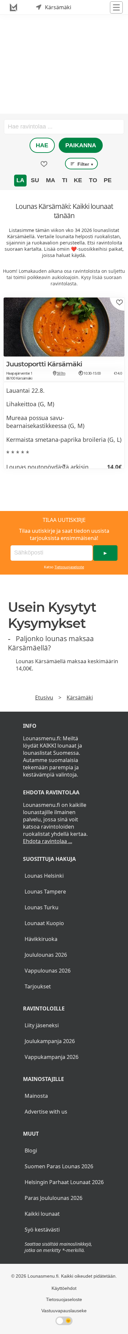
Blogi (31, 1150)
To (93, 180)
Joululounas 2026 (46, 954)
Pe (108, 180)
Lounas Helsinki (44, 875)
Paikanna (80, 145)
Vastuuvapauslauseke (64, 1310)
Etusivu (44, 697)
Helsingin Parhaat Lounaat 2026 (64, 1182)
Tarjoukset (38, 986)
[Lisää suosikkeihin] (119, 302)
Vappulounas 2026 (48, 970)
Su (35, 180)
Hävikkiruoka (41, 939)
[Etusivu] (13, 7)
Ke (78, 180)
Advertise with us (46, 1111)
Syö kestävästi (42, 1229)
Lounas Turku (41, 907)
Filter (85, 164)
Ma (50, 180)
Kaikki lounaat (42, 1213)
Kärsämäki (80, 697)
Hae (42, 145)
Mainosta (36, 1095)
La (20, 180)
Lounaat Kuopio (44, 923)
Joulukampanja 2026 (50, 1041)
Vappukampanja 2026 (51, 1057)
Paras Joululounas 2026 (53, 1198)
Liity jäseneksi (42, 1025)
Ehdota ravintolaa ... (47, 841)
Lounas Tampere (45, 891)
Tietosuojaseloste (69, 566)
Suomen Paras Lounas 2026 (59, 1166)
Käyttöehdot (64, 1288)
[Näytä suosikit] (44, 164)
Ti (64, 180)
